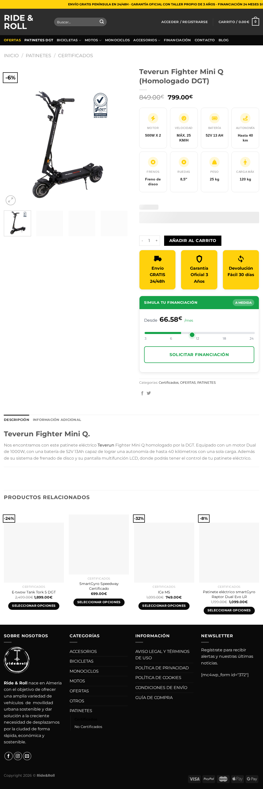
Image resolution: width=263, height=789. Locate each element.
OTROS (77, 701)
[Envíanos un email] (27, 756)
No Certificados (88, 726)
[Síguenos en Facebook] (8, 756)
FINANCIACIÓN (177, 40)
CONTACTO (205, 40)
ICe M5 (164, 592)
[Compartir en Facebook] (142, 393)
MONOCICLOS (117, 40)
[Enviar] (101, 22)
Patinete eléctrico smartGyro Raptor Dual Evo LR (229, 594)
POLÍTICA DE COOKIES (158, 677)
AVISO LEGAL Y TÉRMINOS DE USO (162, 655)
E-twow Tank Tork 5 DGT (34, 592)
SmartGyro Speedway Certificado (99, 586)
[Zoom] (11, 200)
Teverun (106, 445)
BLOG (224, 40)
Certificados (75, 55)
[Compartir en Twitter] (149, 393)
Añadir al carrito (193, 240)
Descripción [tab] (16, 420)
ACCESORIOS (145, 40)
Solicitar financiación (199, 354)
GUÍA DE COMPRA (154, 697)
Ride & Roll (18, 22)
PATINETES (38, 55)
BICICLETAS (67, 40)
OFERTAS (12, 40)
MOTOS (91, 40)
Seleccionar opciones (33, 606)
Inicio (11, 55)
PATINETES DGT (38, 40)
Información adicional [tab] (57, 420)
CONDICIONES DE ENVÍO (161, 687)
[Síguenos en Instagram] (18, 756)
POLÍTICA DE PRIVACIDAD (162, 667)
